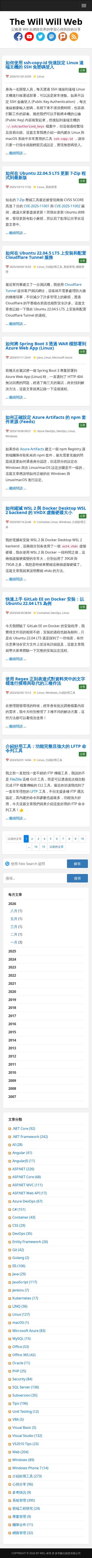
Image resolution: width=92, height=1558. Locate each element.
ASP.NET (23, 1169)
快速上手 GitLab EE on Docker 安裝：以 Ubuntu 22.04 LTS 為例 (45, 601)
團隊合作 (22, 1524)
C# (18, 1209)
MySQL (21, 1338)
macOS (20, 1322)
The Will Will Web (46, 21)
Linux (40, 76)
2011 (12, 1064)
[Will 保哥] (29, 36)
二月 (13, 934)
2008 (12, 1088)
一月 (13, 942)
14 (35, 847)
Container (43, 522)
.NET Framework (30, 1136)
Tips (20, 1403)
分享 (82, 70)
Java (40, 357)
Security (22, 1379)
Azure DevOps (46, 431)
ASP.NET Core (26, 1176)
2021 (12, 983)
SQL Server (25, 1387)
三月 (13, 926)
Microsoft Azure (62, 357)
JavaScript (24, 1282)
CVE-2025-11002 (67, 206)
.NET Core (23, 1128)
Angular (22, 1152)
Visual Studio (27, 1435)
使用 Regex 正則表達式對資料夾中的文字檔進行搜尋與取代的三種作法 (45, 681)
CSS (18, 1225)
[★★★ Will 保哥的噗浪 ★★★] (63, 36)
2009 (12, 1080)
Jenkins (20, 1290)
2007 (12, 1096)
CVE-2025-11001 (36, 206)
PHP (19, 1371)
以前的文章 (57, 847)
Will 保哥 (45, 1553)
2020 (12, 991)
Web (20, 1452)
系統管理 (51, 187)
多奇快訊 (21, 1492)
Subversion (24, 1395)
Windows (11, 436)
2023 (12, 967)
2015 (12, 1032)
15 (43, 847)
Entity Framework (30, 1241)
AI (17, 1144)
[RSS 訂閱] (74, 36)
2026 (15, 923)
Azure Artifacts (32, 449)
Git (18, 1249)
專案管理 (21, 1516)
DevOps (61, 431)
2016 (12, 1024)
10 (82, 839)
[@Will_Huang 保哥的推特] (40, 36)
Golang (20, 1257)
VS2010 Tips (25, 1443)
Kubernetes (25, 1298)
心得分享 (22, 1484)
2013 (12, 1048)
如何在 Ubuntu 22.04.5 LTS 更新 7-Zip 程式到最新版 (46, 175)
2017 (12, 1015)
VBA (18, 1419)
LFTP (34, 791)
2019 (12, 999)
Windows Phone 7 (30, 1468)
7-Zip (21, 199)
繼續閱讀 (16, 153)
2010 (12, 1072)
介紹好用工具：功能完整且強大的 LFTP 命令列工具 (46, 748)
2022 (12, 975)
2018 (12, 1007)
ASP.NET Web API (29, 1193)
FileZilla (16, 779)
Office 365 (24, 1354)
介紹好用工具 (54, 267)
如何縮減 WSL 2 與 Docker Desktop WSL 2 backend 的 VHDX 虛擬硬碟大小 (46, 510)
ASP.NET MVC (27, 1185)
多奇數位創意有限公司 (68, 1553)
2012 (12, 1056)
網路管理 (22, 1532)
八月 (13, 910)
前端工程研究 (26, 1508)
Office (20, 1346)
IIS (18, 1265)
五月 (13, 918)
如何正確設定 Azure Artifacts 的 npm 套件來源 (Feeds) (46, 419)
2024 (12, 959)
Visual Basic (24, 1427)
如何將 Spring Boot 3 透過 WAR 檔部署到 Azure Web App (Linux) (46, 346)
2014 (12, 1040)
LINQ (19, 1306)
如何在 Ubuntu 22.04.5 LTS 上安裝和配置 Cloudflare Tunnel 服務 (46, 255)
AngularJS (23, 1160)
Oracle (21, 1363)
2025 (12, 951)
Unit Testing (25, 1411)
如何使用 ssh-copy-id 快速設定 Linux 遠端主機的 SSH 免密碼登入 (45, 65)
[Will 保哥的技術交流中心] (18, 36)
